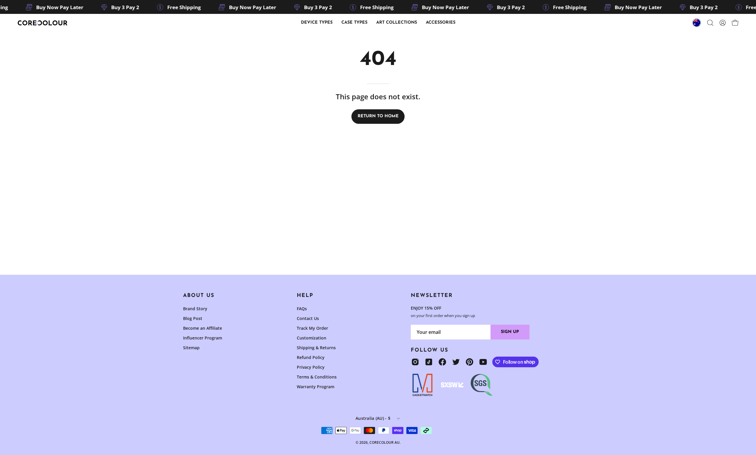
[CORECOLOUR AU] (43, 22)
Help (305, 295)
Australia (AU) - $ (373, 418)
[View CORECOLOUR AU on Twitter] (456, 362)
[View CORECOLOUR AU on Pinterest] (469, 362)
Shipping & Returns (316, 347)
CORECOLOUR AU (384, 442)
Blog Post (192, 318)
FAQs (302, 308)
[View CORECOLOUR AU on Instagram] (415, 362)
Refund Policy (311, 357)
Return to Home (378, 116)
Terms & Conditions (317, 377)
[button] (354, 23)
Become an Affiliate (202, 328)
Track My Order (312, 328)
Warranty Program (315, 386)
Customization (311, 338)
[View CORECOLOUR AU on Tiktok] (428, 362)
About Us (198, 295)
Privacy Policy (311, 367)
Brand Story (195, 308)
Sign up (510, 332)
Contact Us (308, 318)
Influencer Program (202, 338)
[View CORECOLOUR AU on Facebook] (442, 362)
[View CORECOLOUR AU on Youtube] (483, 362)
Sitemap (191, 347)
